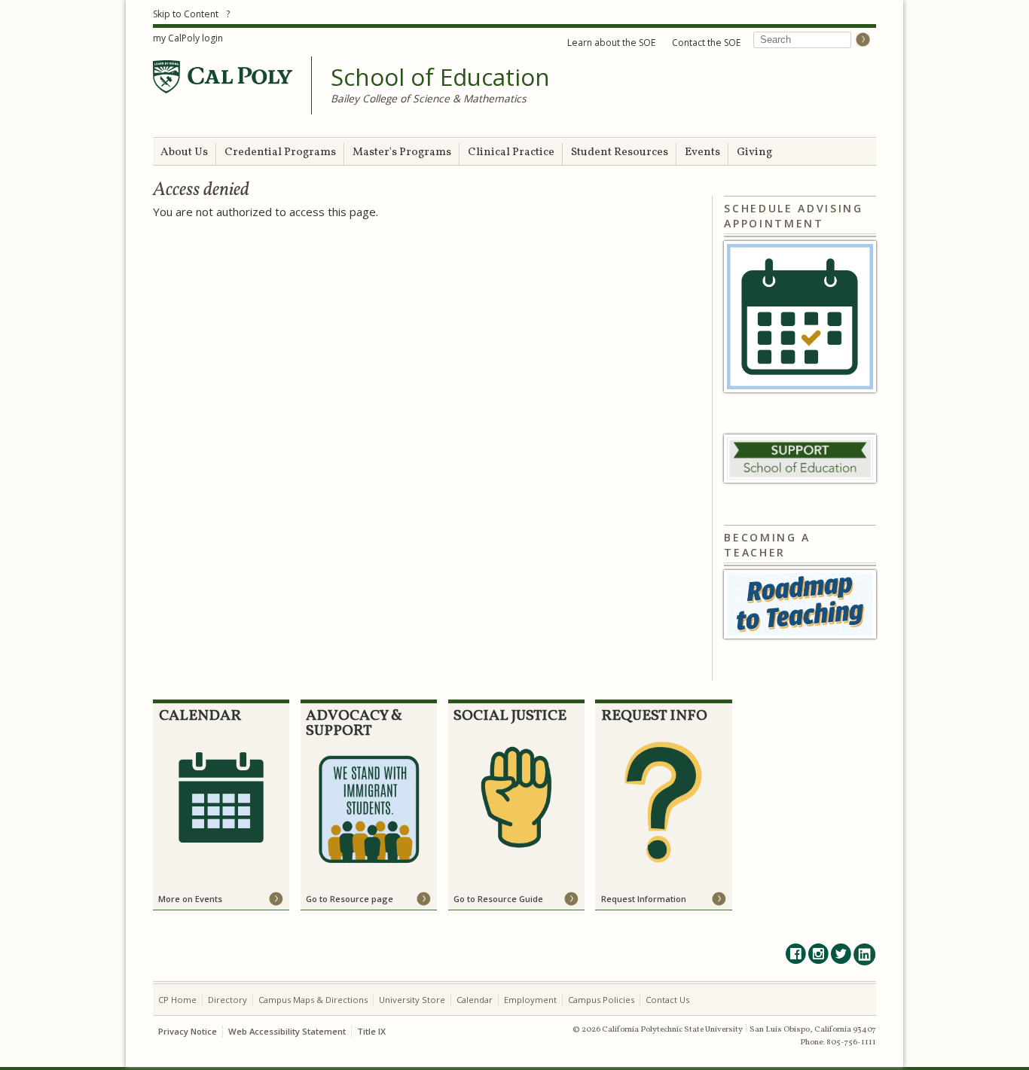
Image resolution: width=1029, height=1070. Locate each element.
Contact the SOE (706, 42)
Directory (227, 999)
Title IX (371, 1031)
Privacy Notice (187, 1031)
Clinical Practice (511, 152)
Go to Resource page (349, 898)
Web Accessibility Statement (287, 1031)
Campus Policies (601, 999)
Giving (754, 152)
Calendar (474, 999)
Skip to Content (185, 14)
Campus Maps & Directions (313, 999)
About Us (184, 152)
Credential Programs (280, 152)
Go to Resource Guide (498, 898)
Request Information (643, 898)
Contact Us (667, 999)
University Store (412, 999)
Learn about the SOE (611, 42)
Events (702, 152)
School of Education (440, 77)
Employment (530, 999)
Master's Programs (402, 152)
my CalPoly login (188, 38)
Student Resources (619, 152)
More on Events (190, 898)
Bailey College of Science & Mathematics (429, 98)
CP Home (177, 999)
